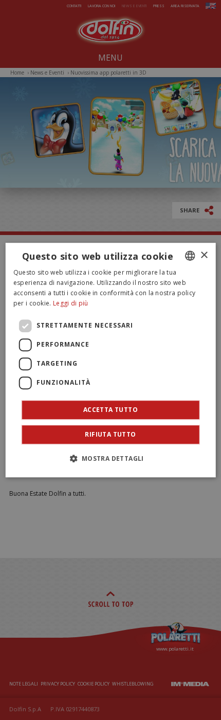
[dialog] (111, 360)
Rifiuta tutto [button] (110, 434)
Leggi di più (70, 303)
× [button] (204, 255)
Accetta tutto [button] (110, 409)
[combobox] (190, 255)
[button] (110, 458)
